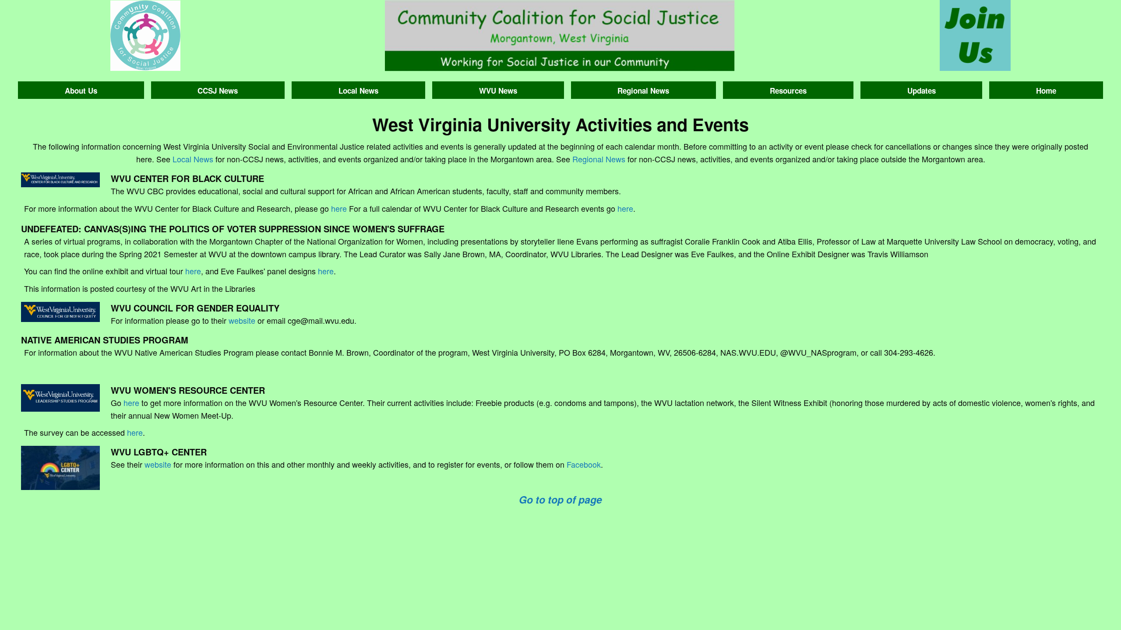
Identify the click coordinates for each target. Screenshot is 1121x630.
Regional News (643, 90)
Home (1046, 90)
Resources (788, 90)
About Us (81, 90)
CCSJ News (217, 90)
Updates (921, 90)
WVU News (498, 90)
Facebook (584, 464)
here (339, 208)
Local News (358, 90)
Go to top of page (560, 499)
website (242, 320)
